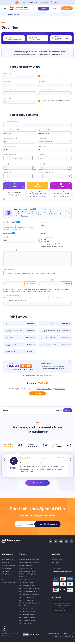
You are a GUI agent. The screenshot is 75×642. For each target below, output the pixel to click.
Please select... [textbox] (8, 133)
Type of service (42, 130)
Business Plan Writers (25, 580)
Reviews (55, 444)
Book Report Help (24, 577)
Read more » (45, 2)
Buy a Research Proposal (27, 615)
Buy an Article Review (25, 623)
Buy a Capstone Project (26, 586)
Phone (5, 98)
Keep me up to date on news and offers (52, 76)
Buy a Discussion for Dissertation (29, 594)
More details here (46, 376)
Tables (5, 164)
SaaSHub (31, 444)
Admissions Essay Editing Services (29, 562)
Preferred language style (45, 237)
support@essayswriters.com (62, 572)
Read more (24, 216)
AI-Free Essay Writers (25, 565)
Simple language (49, 244)
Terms (39, 389)
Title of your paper (8, 121)
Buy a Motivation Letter (26, 609)
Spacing (40, 146)
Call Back (43, 8)
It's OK (56, 2)
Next (70, 465)
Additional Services (7, 559)
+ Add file (9, 273)
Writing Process (6, 574)
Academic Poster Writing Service (29, 559)
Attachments (7, 269)
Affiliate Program (6, 568)
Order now (67, 8)
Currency (41, 154)
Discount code (7, 280)
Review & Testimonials (8, 583)
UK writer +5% (45, 241)
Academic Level (8, 146)
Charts (40, 164)
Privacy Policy (47, 389)
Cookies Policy (60, 389)
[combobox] (6, 102)
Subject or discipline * (9, 130)
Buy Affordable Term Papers (27, 617)
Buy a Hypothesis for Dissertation (29, 603)
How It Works (5, 571)
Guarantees (5, 577)
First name (6, 81)
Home (10, 14)
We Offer (4, 580)
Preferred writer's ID (44, 280)
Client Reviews (8, 444)
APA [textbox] (5, 240)
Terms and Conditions (53, 633)
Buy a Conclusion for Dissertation (29, 588)
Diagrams (6, 172)
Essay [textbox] (6, 141)
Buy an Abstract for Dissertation (29, 620)
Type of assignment (9, 138)
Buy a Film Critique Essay (26, 597)
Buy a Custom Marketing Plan (28, 591)
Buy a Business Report (26, 583)
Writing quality (7, 181)
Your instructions (8, 250)
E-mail (5, 73)
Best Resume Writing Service (28, 574)
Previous (4, 465)
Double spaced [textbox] (43, 150)
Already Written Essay (25, 568)
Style (4, 237)
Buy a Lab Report (24, 606)
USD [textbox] (40, 158)
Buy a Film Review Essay (26, 600)
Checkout (37, 393)
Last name (41, 81)
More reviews (37, 483)
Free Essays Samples (8, 565)
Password (6, 90)
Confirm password (44, 90)
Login (55, 8)
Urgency (41, 138)
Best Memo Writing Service (27, 571)
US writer (43, 239)
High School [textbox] (7, 150)
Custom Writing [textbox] (44, 133)
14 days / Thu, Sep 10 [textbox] (45, 141)
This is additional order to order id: (16, 300)
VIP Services (5, 562)
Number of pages (8, 154)
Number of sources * (44, 172)
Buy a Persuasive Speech (27, 612)
